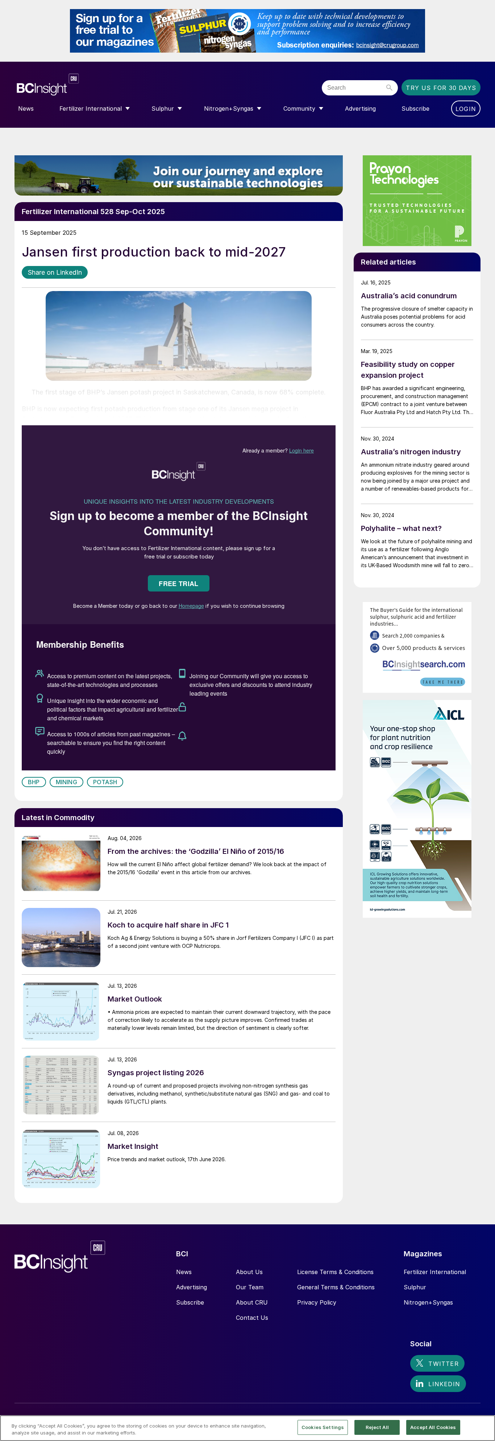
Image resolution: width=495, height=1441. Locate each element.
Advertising (191, 1287)
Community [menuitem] (299, 108)
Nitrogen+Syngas (428, 1302)
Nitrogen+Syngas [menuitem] (228, 108)
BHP (34, 782)
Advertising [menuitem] (360, 108)
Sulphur (415, 1287)
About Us (249, 1272)
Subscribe (190, 1302)
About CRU (252, 1302)
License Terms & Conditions (335, 1272)
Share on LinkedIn (55, 272)
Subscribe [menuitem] (415, 108)
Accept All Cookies (433, 1427)
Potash (105, 782)
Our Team (249, 1287)
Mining (66, 782)
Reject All (377, 1427)
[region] (247, 1428)
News (184, 1272)
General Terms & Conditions (336, 1287)
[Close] (483, 1428)
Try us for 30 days (441, 87)
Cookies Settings (322, 1427)
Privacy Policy (316, 1302)
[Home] (91, 85)
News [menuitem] (26, 108)
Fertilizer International (435, 1272)
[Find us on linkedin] (438, 1383)
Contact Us (252, 1317)
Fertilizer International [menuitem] (90, 108)
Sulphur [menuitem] (162, 108)
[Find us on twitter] (437, 1363)
